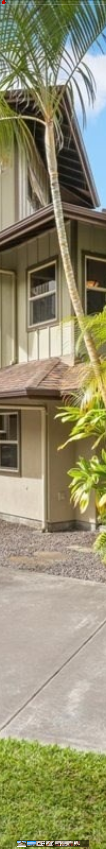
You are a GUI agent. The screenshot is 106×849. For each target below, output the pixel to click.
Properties (82, 2)
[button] (21, 844)
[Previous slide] (83, 844)
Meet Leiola (76, 2)
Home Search (90, 2)
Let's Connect (97, 2)
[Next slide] (86, 844)
